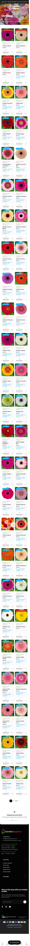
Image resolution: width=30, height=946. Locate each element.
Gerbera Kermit (7, 411)
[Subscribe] (24, 901)
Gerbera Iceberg (20, 350)
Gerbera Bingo (20, 134)
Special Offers (6, 867)
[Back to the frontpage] (2, 19)
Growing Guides (6, 871)
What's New (6, 865)
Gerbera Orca (6, 626)
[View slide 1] (12, 820)
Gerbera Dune (20, 289)
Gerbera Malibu (7, 474)
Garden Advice (6, 869)
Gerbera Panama (20, 626)
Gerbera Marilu (7, 504)
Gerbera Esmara (20, 320)
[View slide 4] (17, 820)
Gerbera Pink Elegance (6, 689)
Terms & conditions (17, 927)
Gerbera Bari (19, 103)
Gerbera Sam (19, 783)
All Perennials (7, 19)
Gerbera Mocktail (21, 535)
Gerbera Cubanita (21, 227)
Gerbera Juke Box (21, 381)
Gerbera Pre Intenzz (6, 721)
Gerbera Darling (7, 259)
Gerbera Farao (6, 350)
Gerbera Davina (20, 259)
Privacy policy (10, 927)
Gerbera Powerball (21, 689)
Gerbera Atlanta (20, 72)
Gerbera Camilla (7, 196)
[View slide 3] (15, 820)
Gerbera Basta (6, 134)
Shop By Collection (7, 863)
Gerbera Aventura (7, 103)
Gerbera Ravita (20, 721)
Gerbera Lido (19, 411)
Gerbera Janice (7, 381)
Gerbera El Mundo (8, 320)
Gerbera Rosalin (7, 783)
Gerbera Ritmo (6, 753)
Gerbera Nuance (7, 596)
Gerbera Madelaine (5, 442)
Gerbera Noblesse (21, 565)
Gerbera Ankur (7, 72)
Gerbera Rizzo (20, 753)
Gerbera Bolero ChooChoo (7, 165)
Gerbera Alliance (20, 46)
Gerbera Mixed (7, 535)
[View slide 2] (13, 820)
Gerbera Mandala (21, 474)
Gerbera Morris (7, 565)
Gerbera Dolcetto (7, 289)
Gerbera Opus (20, 596)
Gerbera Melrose (20, 504)
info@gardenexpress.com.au (10, 838)
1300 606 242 (6, 836)
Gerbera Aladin (7, 46)
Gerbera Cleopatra (21, 196)
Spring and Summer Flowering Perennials (11, 21)
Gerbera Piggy (20, 657)
